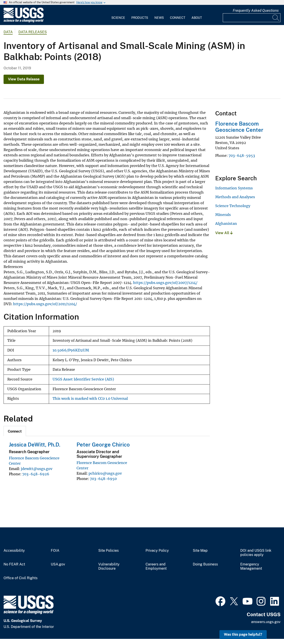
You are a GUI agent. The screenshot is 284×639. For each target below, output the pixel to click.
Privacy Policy (157, 551)
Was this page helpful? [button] (243, 634)
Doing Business (205, 564)
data (8, 32)
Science (118, 17)
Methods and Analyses (235, 197)
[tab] (15, 431)
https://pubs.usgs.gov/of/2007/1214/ (165, 282)
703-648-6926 (35, 474)
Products (139, 17)
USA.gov (58, 564)
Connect (177, 17)
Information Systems (234, 188)
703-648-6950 (103, 478)
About (196, 17)
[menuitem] (118, 15)
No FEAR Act (14, 564)
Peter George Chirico (103, 444)
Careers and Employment (156, 566)
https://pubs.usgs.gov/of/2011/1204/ (45, 304)
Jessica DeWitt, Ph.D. (34, 444)
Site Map (200, 551)
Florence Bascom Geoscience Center (239, 126)
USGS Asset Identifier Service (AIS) (83, 379)
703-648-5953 (242, 155)
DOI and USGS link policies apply (255, 553)
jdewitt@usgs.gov (36, 468)
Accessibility (14, 551)
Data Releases (32, 32)
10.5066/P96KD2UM (71, 350)
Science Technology (232, 206)
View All (222, 233)
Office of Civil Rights (20, 578)
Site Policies (108, 551)
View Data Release (23, 79)
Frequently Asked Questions (256, 10)
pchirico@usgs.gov (105, 473)
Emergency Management (251, 566)
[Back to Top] (268, 623)
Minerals (223, 214)
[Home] (23, 21)
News (159, 17)
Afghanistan (226, 223)
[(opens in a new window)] (220, 600)
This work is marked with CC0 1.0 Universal (90, 398)
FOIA (55, 551)
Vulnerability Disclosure (109, 566)
